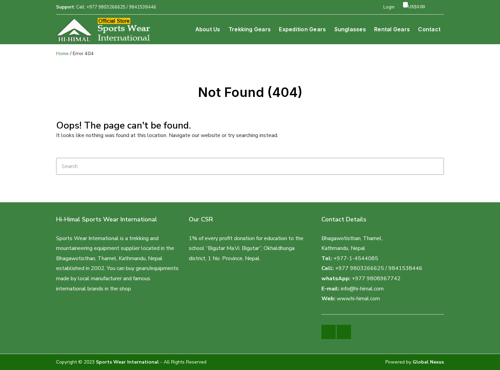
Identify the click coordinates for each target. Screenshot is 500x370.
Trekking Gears (250, 29)
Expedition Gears (302, 29)
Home (62, 53)
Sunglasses (350, 29)
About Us (207, 29)
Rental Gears (392, 29)
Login (389, 7)
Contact (429, 29)
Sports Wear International (127, 362)
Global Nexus (428, 362)
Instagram (344, 332)
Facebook (328, 332)
